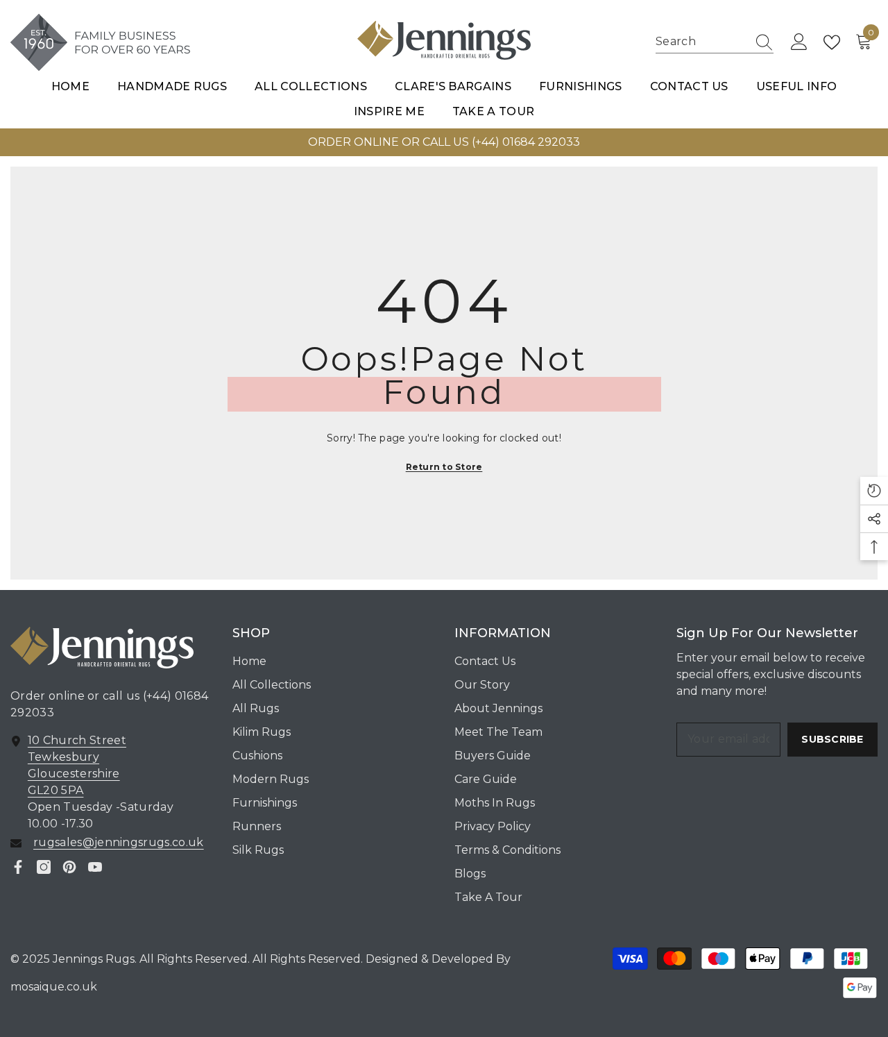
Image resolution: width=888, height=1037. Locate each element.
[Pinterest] (69, 867)
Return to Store (444, 467)
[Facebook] (18, 867)
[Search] (715, 42)
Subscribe (832, 739)
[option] (444, 142)
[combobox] (701, 42)
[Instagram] (43, 867)
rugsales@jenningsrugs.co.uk (118, 842)
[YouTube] (95, 867)
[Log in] (799, 42)
